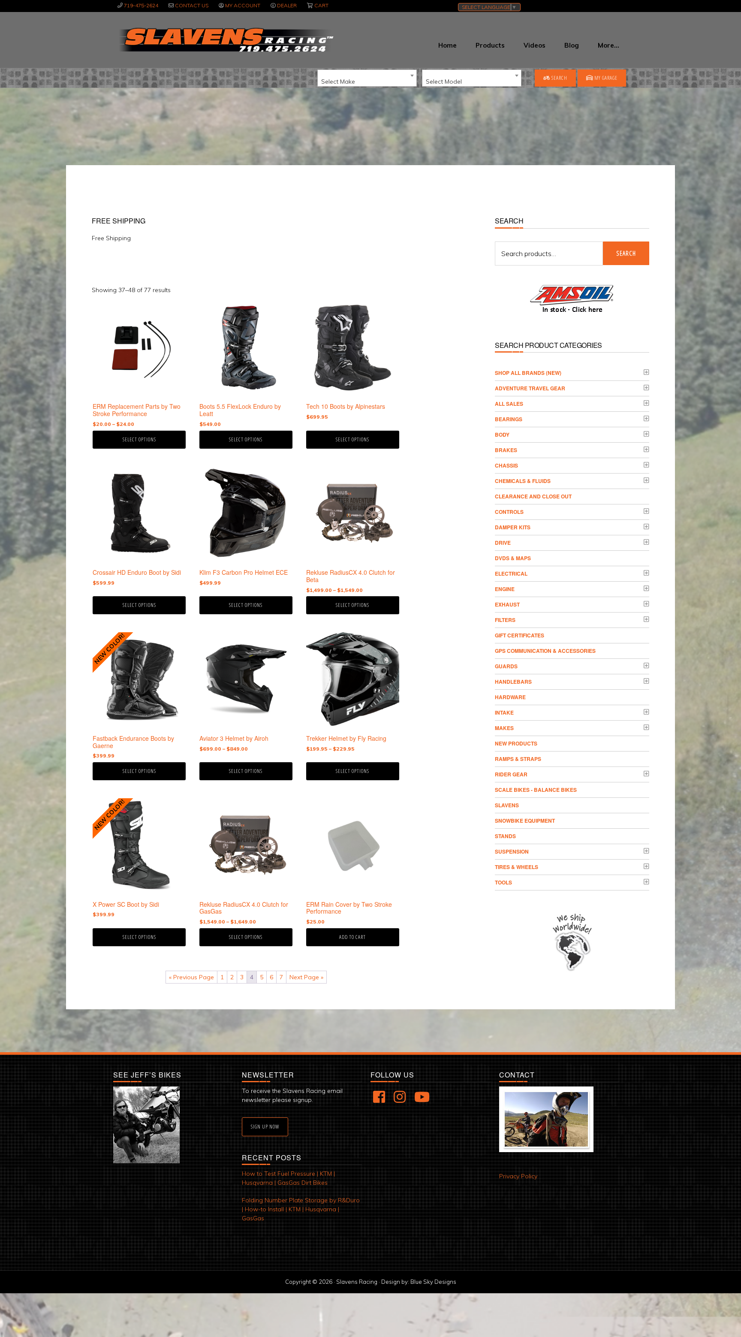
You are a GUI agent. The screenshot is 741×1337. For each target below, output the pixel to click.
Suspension (512, 851)
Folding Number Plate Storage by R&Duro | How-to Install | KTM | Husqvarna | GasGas (301, 1209)
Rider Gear (511, 774)
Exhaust (507, 604)
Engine (505, 589)
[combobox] (367, 78)
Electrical (511, 573)
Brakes (506, 450)
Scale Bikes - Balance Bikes (536, 790)
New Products (516, 743)
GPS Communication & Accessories (545, 651)
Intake (504, 712)
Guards (506, 666)
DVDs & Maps (513, 558)
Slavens (507, 805)
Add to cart (352, 937)
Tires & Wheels (516, 867)
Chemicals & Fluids (523, 481)
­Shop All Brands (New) (528, 373)
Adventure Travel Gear (530, 388)
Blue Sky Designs (433, 1281)
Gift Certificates (519, 635)
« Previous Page (191, 977)
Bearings (508, 419)
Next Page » (306, 977)
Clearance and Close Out (533, 496)
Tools (503, 882)
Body (502, 434)
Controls (509, 512)
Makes (504, 728)
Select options (139, 439)
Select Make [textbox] (338, 81)
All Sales (509, 403)
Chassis (506, 465)
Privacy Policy (518, 1176)
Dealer (287, 5)
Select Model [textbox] (444, 81)
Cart (321, 5)
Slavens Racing (225, 40)
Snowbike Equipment (525, 820)
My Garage (605, 77)
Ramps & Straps (518, 759)
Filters (505, 620)
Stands (505, 836)
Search (558, 77)
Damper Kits (512, 527)
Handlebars (513, 681)
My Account (242, 5)
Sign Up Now (265, 1126)
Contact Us (191, 5)
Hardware (510, 697)
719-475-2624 (141, 5)
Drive (503, 542)
